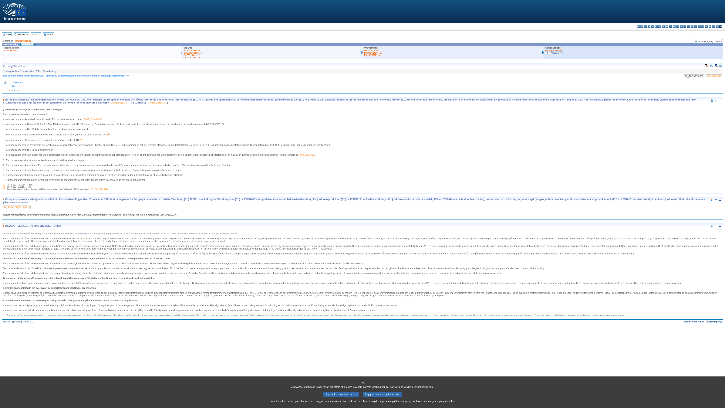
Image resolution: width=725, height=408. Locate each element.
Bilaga (15, 90)
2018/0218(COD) (23, 41)
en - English (663, 26)
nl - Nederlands (695, 26)
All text (50, 34)
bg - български (638, 26)
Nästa (34, 34)
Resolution (17, 82)
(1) (4, 185)
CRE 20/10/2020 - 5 (193, 53)
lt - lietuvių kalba (684, 26)
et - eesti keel (656, 26)
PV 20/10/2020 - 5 (192, 50)
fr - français (667, 26)
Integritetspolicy (714, 322)
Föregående (23, 34)
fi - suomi (717, 26)
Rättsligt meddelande (693, 322)
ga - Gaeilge (670, 26)
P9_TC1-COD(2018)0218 (17, 207)
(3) (4, 189)
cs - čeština (645, 26)
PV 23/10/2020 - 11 (373, 53)
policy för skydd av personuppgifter (380, 401)
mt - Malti (692, 26)
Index (8, 34)
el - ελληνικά (659, 26)
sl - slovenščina (713, 26)
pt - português (702, 26)
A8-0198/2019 (10, 50)
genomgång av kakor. (443, 401)
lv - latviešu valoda (681, 26)
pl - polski (699, 26)
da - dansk (649, 26)
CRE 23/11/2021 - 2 (192, 57)
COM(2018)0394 (119, 102)
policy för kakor (413, 401)
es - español (641, 26)
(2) (4, 187)
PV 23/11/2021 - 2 (192, 55)
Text (14, 86)
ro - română (706, 26)
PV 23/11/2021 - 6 (372, 55)
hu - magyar (688, 26)
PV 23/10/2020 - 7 (372, 50)
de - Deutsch (652, 26)
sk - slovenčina (710, 26)
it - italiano (677, 26)
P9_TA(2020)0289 (553, 50)
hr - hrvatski (674, 26)
